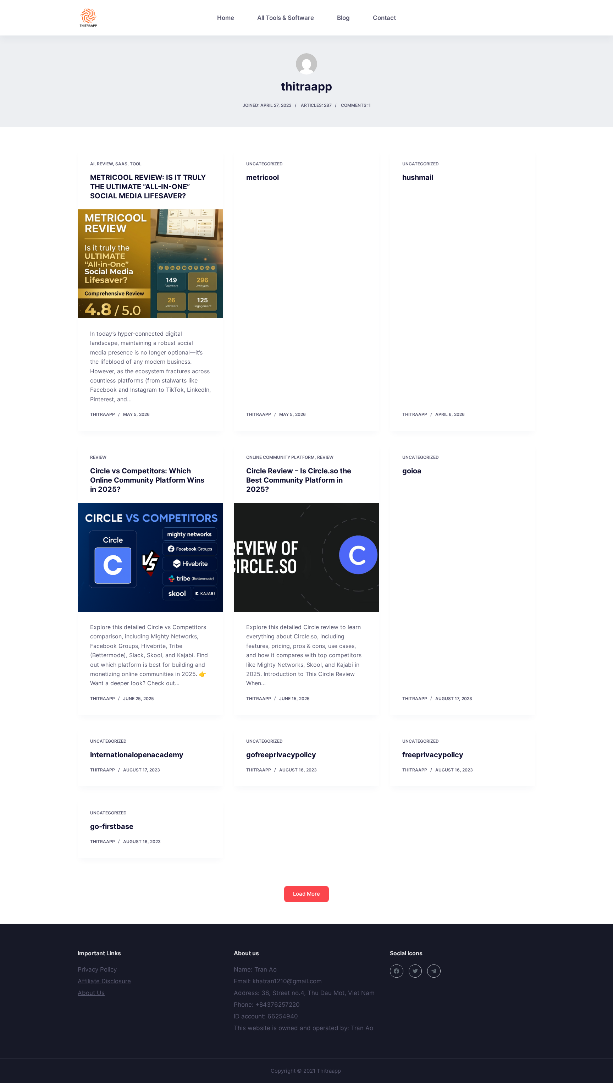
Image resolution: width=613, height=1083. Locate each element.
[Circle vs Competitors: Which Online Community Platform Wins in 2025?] (150, 557)
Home (225, 17)
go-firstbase (111, 826)
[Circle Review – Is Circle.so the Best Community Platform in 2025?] (306, 557)
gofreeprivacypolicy (281, 755)
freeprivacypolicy (432, 755)
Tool (136, 163)
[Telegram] (434, 971)
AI (92, 163)
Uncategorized (264, 163)
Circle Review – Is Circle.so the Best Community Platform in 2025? (298, 480)
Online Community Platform (280, 457)
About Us (91, 992)
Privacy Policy (97, 969)
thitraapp (102, 414)
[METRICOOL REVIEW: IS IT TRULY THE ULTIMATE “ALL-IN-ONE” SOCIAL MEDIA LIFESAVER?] (150, 264)
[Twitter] (415, 971)
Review (105, 163)
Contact (384, 17)
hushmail (417, 177)
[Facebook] (396, 971)
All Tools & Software (285, 17)
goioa (411, 471)
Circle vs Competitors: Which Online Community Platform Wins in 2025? (147, 480)
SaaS (121, 163)
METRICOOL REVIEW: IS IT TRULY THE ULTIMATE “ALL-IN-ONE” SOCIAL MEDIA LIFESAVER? (148, 186)
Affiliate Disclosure (104, 981)
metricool (262, 177)
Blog (343, 17)
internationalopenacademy (136, 755)
